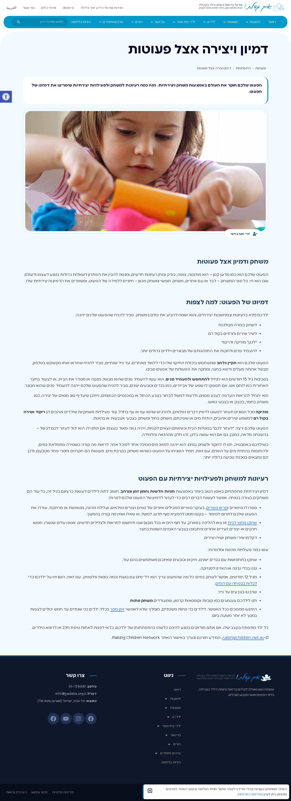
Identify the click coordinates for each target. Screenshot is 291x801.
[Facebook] (91, 718)
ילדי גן (176, 717)
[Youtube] (66, 718)
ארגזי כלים (49, 8)
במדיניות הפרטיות (250, 794)
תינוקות (175, 699)
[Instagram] (78, 718)
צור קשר (29, 8)
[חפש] (19, 22)
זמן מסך (117, 609)
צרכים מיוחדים (170, 753)
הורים (177, 744)
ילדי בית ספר (171, 726)
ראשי (177, 690)
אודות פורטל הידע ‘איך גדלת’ (101, 8)
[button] (6, 97)
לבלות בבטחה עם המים (236, 583)
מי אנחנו (68, 8)
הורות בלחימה (171, 762)
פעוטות (175, 708)
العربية (11, 8)
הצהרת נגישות (16, 792)
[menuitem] (272, 22)
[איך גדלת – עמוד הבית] (241, 7)
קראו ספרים (217, 508)
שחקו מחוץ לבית (242, 523)
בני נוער (176, 735)
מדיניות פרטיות (63, 792)
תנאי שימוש (39, 792)
